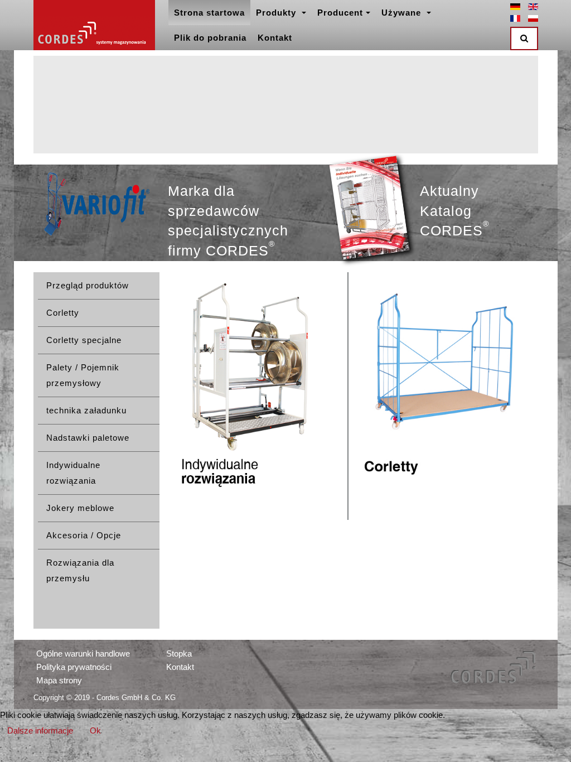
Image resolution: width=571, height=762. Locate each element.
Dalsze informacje (40, 730)
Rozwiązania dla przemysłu (80, 570)
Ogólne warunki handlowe (83, 653)
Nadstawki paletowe (87, 437)
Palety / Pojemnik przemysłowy (82, 375)
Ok (95, 730)
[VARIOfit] (96, 204)
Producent (340, 12)
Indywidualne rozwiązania (73, 472)
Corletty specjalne (84, 340)
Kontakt (275, 37)
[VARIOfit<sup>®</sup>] (94, 25)
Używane (402, 12)
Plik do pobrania (210, 37)
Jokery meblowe (80, 508)
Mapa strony (59, 680)
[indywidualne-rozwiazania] (253, 396)
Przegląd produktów (87, 285)
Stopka (179, 653)
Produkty (277, 12)
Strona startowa (209, 12)
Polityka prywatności (74, 667)
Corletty (62, 312)
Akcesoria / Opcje (83, 535)
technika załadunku (86, 410)
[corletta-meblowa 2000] (443, 397)
